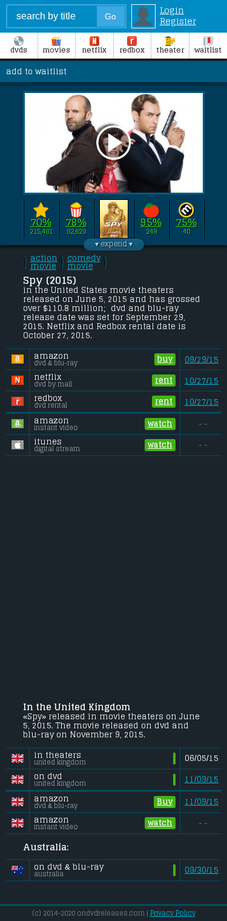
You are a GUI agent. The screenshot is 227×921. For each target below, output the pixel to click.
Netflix (94, 50)
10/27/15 (202, 380)
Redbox (132, 50)
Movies (56, 50)
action (44, 262)
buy (165, 359)
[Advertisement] (113, 580)
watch (160, 423)
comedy (83, 262)
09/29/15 (202, 359)
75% (186, 222)
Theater (170, 50)
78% (76, 222)
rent (164, 380)
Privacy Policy (173, 913)
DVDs (18, 50)
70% (40, 222)
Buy (165, 801)
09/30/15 (202, 869)
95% (151, 222)
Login (172, 10)
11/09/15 (202, 779)
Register (178, 21)
